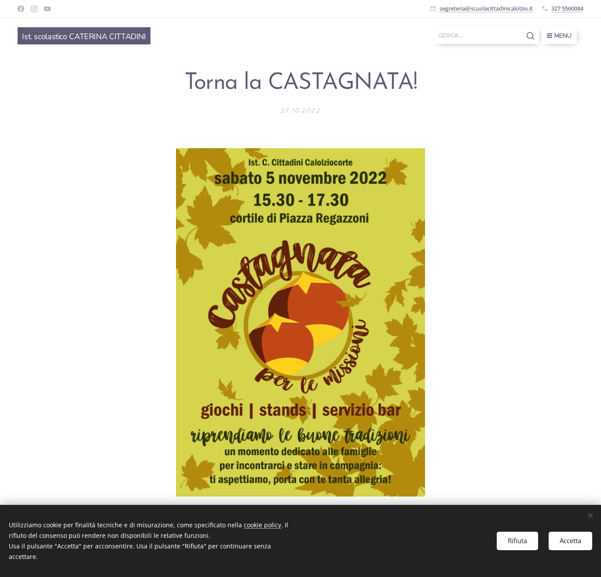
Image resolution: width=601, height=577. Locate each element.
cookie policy (262, 525)
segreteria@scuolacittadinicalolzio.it (486, 8)
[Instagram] (34, 8)
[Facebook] (20, 8)
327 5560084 (567, 8)
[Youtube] (47, 8)
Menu (563, 36)
